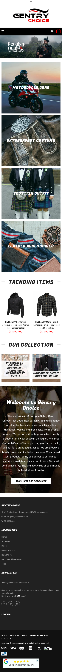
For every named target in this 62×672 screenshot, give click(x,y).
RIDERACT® (7, 555)
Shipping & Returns (39, 636)
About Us (6, 541)
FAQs (24, 636)
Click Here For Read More (31, 481)
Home (4, 537)
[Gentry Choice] (31, 15)
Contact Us (7, 639)
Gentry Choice (22, 643)
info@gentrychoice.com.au (16, 517)
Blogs (4, 546)
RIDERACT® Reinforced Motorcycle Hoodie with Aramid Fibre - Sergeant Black (15, 325)
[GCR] (6, 661)
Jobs (4, 564)
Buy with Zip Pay (8, 550)
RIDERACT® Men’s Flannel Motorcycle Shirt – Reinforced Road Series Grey (47, 325)
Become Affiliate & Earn (12, 559)
